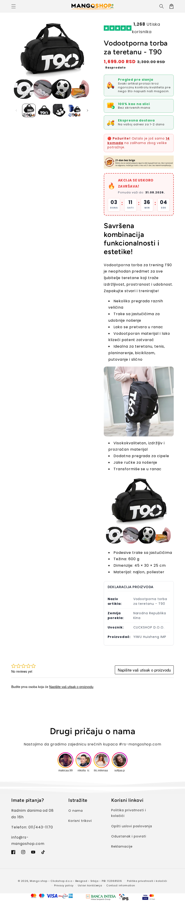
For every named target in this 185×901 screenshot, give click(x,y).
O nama (75, 810)
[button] (13, 6)
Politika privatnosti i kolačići (128, 813)
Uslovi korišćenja (90, 885)
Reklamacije (122, 846)
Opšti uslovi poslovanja (131, 826)
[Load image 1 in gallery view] (28, 110)
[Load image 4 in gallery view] (74, 110)
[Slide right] (87, 110)
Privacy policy (64, 885)
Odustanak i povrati (128, 836)
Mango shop (38, 881)
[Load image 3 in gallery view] (59, 110)
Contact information (120, 885)
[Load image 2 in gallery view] (44, 110)
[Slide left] (16, 110)
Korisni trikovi (80, 820)
